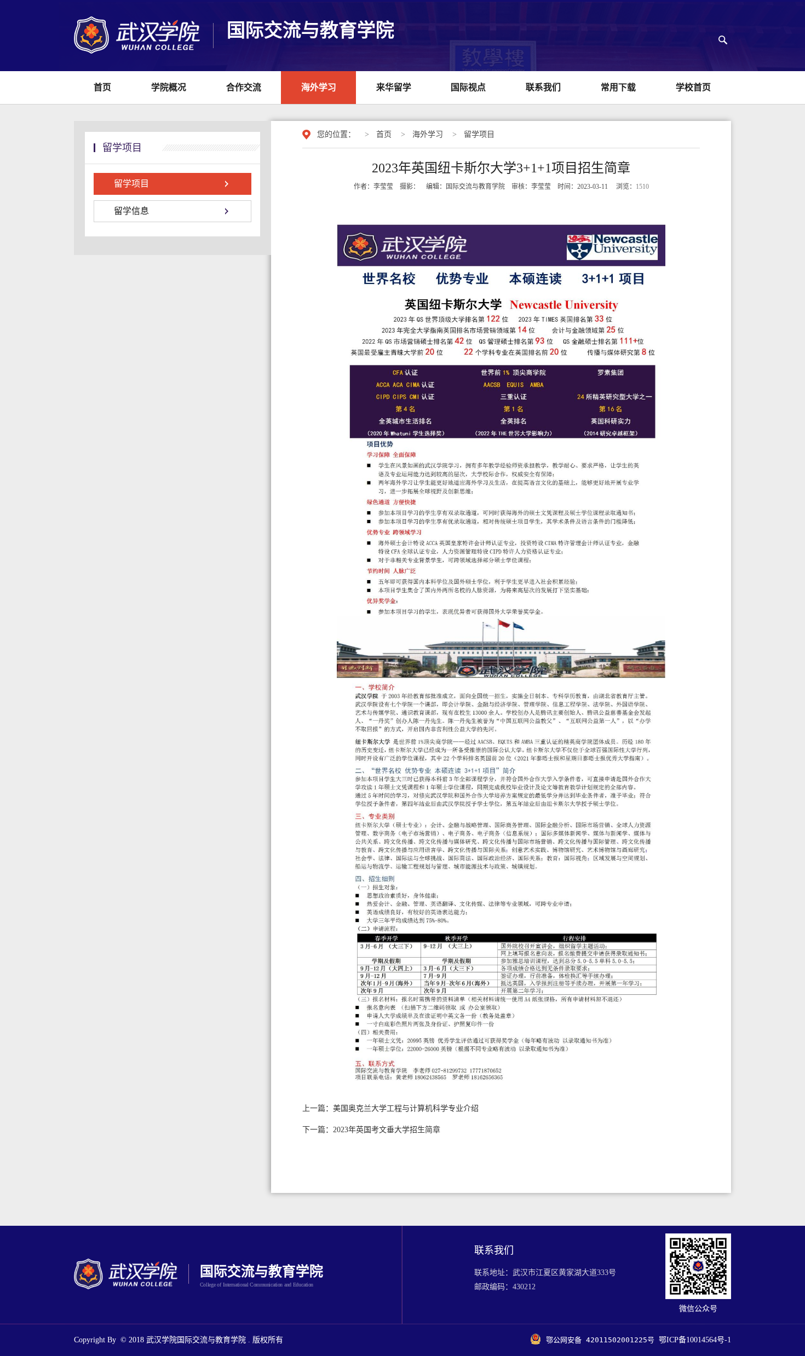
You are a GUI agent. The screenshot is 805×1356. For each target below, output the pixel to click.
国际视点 (468, 87)
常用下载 (618, 87)
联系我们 (543, 87)
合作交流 (243, 87)
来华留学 (393, 87)
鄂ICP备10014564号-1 (695, 1340)
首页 (102, 87)
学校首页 (693, 87)
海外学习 (318, 87)
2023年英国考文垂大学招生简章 (371, 1130)
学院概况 (168, 87)
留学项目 (479, 134)
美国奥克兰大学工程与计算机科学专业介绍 (390, 1108)
